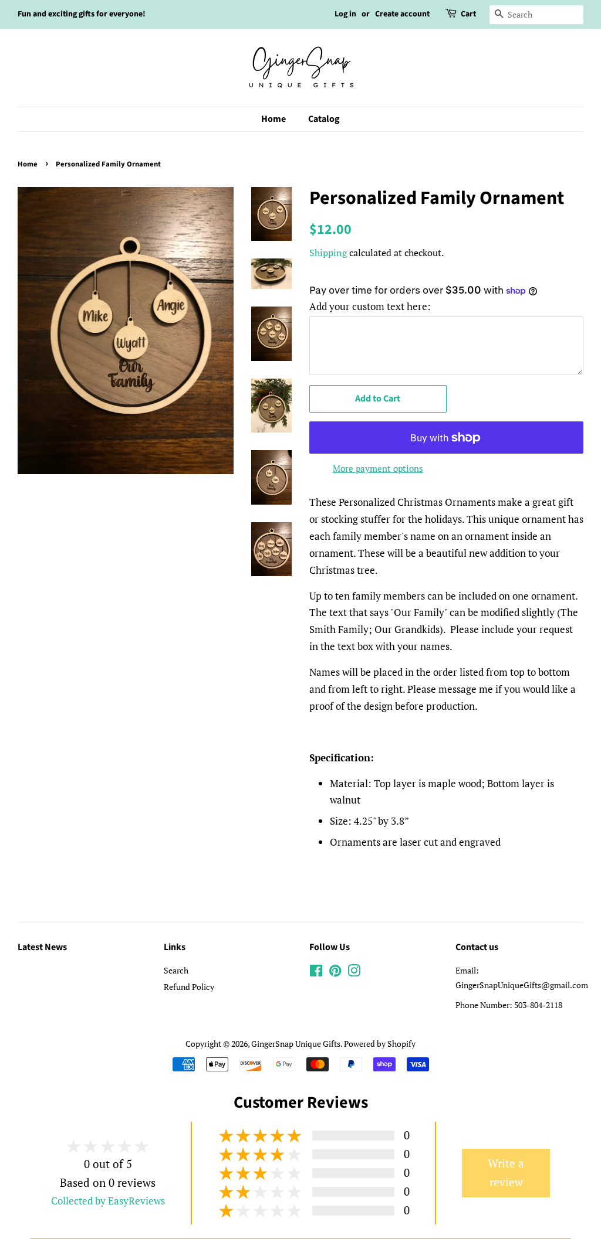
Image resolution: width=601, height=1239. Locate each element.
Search (176, 970)
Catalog (324, 119)
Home (273, 119)
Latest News (42, 947)
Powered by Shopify (380, 1043)
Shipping (328, 252)
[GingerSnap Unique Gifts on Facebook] (316, 972)
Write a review (506, 1172)
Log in (345, 14)
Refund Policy (189, 986)
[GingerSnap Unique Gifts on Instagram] (353, 972)
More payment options (378, 468)
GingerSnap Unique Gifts (295, 1043)
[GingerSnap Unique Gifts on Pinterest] (335, 972)
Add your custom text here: (370, 306)
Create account (402, 14)
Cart (468, 14)
